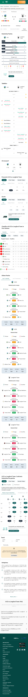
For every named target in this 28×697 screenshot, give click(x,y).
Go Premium (14, 555)
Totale (4, 180)
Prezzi (4, 669)
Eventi (4, 539)
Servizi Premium (6, 671)
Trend (24, 29)
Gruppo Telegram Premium (8, 685)
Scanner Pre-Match (7, 675)
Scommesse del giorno (7, 668)
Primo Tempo (12, 180)
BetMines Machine (6, 663)
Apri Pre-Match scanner (14, 219)
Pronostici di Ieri (6, 693)
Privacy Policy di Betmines (8, 646)
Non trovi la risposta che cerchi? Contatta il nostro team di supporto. (14, 605)
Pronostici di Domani (7, 692)
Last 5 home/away (17, 278)
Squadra (18, 539)
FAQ (4, 650)
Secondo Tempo (21, 180)
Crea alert (11, 76)
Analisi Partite (6, 660)
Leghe (4, 658)
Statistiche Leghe (6, 666)
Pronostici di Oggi (6, 690)
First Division (6, 6)
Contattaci (5, 648)
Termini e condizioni (7, 644)
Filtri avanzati (5, 662)
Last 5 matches (5, 278)
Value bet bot (6, 678)
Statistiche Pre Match (14, 29)
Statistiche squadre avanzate (7, 683)
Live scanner (5, 673)
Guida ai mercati (6, 652)
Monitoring (5, 677)
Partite (2, 6)
